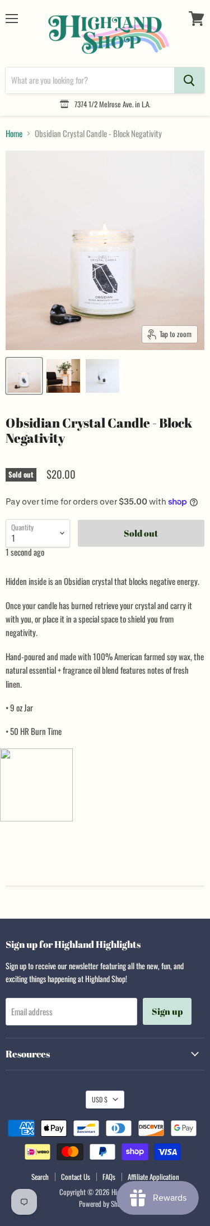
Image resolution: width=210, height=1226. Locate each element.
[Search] (189, 80)
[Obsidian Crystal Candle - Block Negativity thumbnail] (24, 376)
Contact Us (75, 1176)
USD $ (100, 1099)
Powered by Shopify (105, 1203)
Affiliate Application (153, 1176)
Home (14, 133)
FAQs (108, 1176)
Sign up (167, 1011)
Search (40, 1176)
